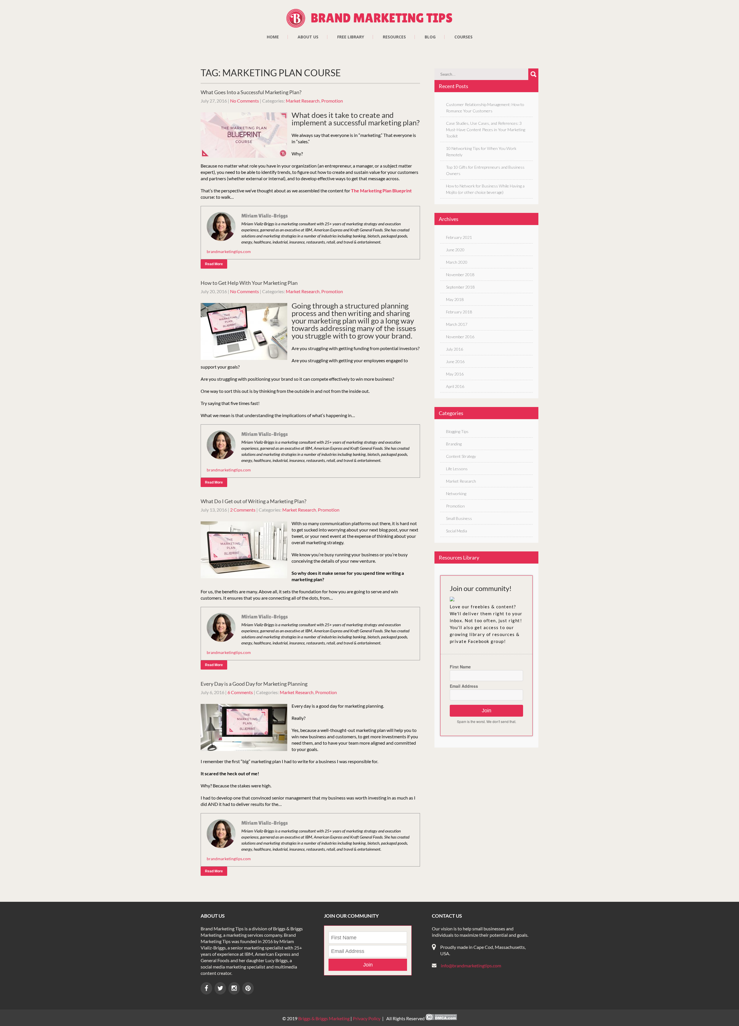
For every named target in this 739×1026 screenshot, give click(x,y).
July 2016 (454, 349)
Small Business (459, 518)
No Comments (244, 100)
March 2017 (456, 324)
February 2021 (459, 237)
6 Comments (240, 692)
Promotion (332, 100)
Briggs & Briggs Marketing (324, 1018)
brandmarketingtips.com (229, 251)
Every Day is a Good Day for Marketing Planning (254, 684)
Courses (463, 37)
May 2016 (455, 373)
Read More (214, 264)
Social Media (456, 530)
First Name (460, 667)
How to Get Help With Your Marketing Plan (249, 283)
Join (486, 710)
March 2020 (456, 262)
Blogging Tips (457, 431)
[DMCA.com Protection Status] (441, 1018)
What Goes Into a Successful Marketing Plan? (251, 92)
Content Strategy (461, 456)
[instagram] (234, 988)
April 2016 (455, 386)
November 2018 (460, 274)
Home (273, 37)
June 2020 (455, 249)
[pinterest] (248, 988)
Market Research (303, 100)
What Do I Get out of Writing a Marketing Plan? (253, 501)
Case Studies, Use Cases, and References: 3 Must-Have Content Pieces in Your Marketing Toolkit (485, 129)
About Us (308, 37)
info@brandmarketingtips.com (471, 965)
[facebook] (206, 988)
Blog (430, 37)
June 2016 (455, 361)
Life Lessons (457, 468)
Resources (394, 37)
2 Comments (242, 509)
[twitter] (220, 988)
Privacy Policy (366, 1018)
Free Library (350, 37)
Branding (454, 443)
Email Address (464, 686)
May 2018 (455, 299)
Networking (456, 493)
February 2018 (459, 311)
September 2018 (460, 287)
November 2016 (460, 336)
